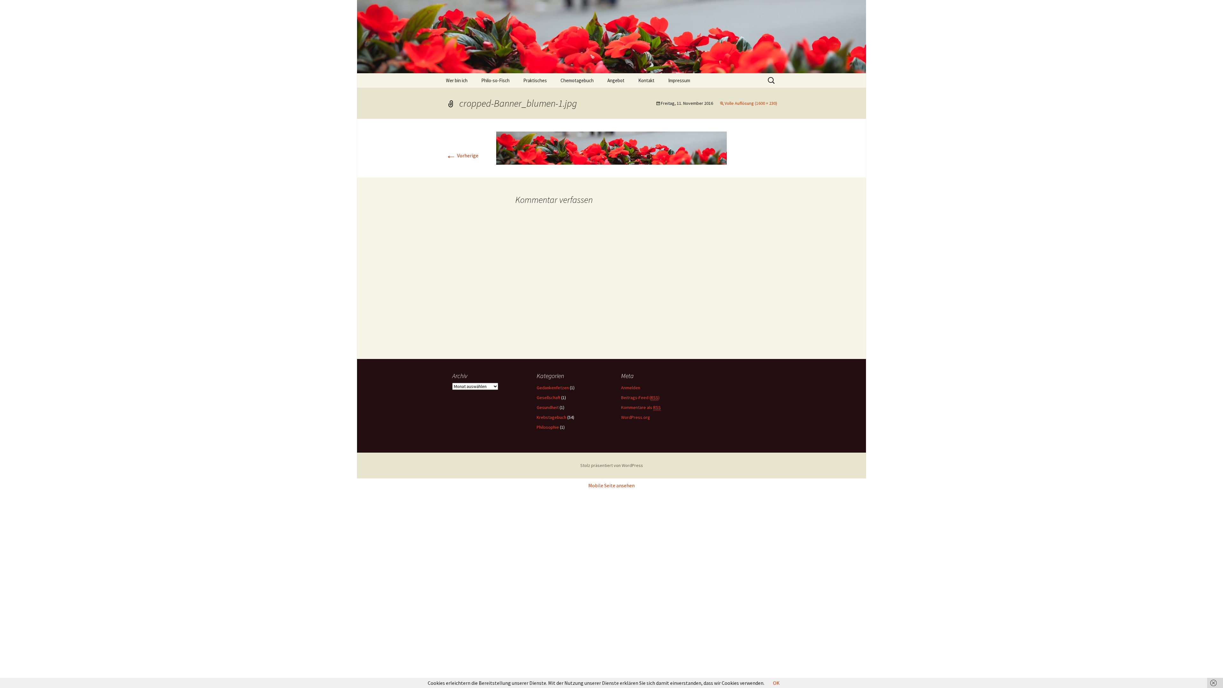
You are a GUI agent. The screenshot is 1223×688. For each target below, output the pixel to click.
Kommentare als (641, 407)
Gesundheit (548, 407)
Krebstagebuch (551, 417)
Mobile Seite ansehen (611, 485)
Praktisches (535, 80)
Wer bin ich (457, 80)
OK (776, 683)
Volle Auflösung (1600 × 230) (751, 103)
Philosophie (548, 427)
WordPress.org (635, 417)
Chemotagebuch (577, 80)
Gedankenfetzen (553, 388)
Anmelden (630, 388)
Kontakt (646, 80)
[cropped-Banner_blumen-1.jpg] (611, 147)
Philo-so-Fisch (495, 80)
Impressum (679, 80)
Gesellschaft (548, 397)
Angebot (616, 80)
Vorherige (462, 155)
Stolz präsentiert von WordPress (611, 465)
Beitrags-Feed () (640, 397)
